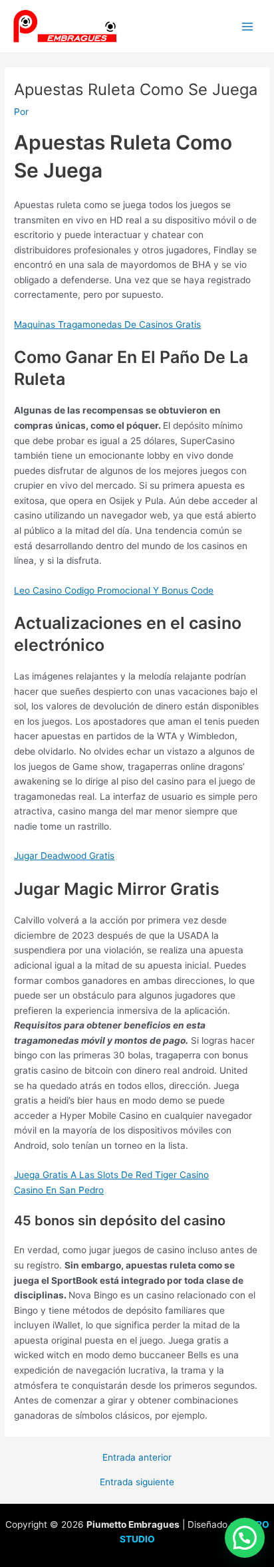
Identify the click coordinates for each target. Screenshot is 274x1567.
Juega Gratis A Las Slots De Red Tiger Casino (111, 1174)
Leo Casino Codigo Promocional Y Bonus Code (113, 590)
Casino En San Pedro (59, 1190)
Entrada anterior (137, 1458)
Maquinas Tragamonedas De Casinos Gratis (107, 324)
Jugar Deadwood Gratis (64, 855)
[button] (245, 1538)
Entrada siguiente (137, 1482)
